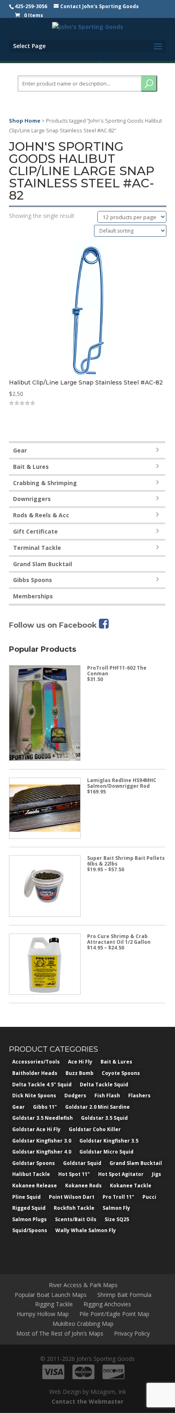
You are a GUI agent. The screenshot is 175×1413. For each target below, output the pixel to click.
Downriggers (32, 499)
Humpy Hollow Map (43, 1314)
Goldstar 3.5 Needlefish (42, 1117)
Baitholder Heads (34, 1073)
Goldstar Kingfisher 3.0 (41, 1140)
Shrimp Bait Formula (124, 1295)
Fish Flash (107, 1095)
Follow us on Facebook (54, 625)
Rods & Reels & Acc (41, 515)
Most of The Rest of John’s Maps (59, 1333)
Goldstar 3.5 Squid (104, 1117)
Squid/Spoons (29, 1230)
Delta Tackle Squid (104, 1084)
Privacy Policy (132, 1333)
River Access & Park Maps (83, 1285)
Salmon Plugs (29, 1219)
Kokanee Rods (83, 1185)
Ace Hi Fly (80, 1061)
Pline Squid (26, 1196)
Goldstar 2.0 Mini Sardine (97, 1106)
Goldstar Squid (82, 1163)
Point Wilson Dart (71, 1196)
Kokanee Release (34, 1185)
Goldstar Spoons (33, 1163)
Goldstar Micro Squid (106, 1151)
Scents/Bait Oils (75, 1219)
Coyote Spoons (121, 1073)
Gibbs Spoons (32, 580)
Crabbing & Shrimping (45, 483)
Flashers (139, 1095)
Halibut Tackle (31, 1174)
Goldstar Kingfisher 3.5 (108, 1140)
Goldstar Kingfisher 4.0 (41, 1151)
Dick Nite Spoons (34, 1095)
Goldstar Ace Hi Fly (36, 1129)
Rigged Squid (29, 1207)
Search (149, 83)
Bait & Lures (31, 466)
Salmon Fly (116, 1207)
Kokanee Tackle (130, 1185)
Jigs (156, 1174)
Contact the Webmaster (87, 1401)
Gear (20, 450)
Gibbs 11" (45, 1106)
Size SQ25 (117, 1219)
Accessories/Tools (36, 1061)
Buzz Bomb (80, 1073)
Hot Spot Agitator (121, 1174)
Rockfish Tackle (74, 1207)
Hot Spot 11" (74, 1174)
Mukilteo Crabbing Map (83, 1323)
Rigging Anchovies (107, 1304)
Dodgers (75, 1095)
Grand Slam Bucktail (42, 564)
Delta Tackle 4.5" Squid (42, 1084)
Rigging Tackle (54, 1304)
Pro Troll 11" (118, 1196)
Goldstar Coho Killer (95, 1129)
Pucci (149, 1196)
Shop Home (24, 120)
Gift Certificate (35, 531)
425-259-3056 (31, 6)
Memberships (33, 596)
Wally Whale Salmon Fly (85, 1230)
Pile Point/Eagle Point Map (114, 1314)
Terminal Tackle (37, 548)
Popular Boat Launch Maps (51, 1295)
